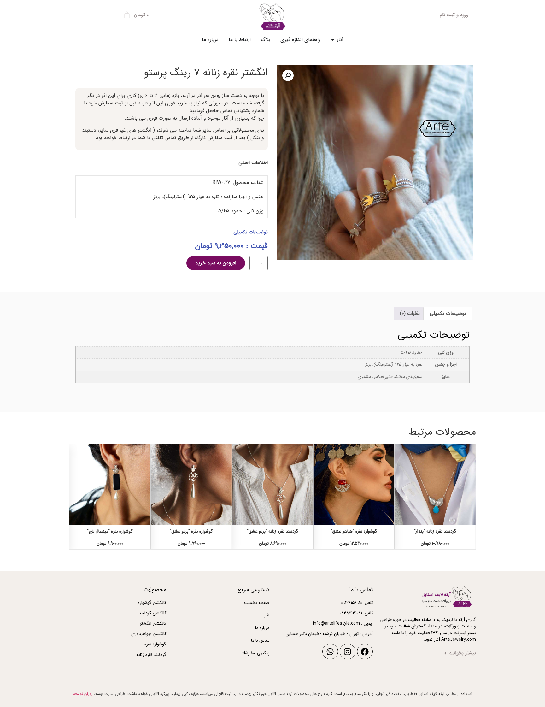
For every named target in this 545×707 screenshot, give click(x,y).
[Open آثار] (332, 40)
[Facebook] (365, 651)
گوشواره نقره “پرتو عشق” (191, 531)
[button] (288, 75)
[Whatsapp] (330, 651)
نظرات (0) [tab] (410, 313)
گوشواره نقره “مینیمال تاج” (110, 531)
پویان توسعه (83, 694)
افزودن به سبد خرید (215, 263)
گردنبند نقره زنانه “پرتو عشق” (272, 531)
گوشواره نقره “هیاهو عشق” (354, 531)
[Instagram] (347, 651)
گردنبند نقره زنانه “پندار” (435, 531)
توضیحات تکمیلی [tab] (448, 313)
